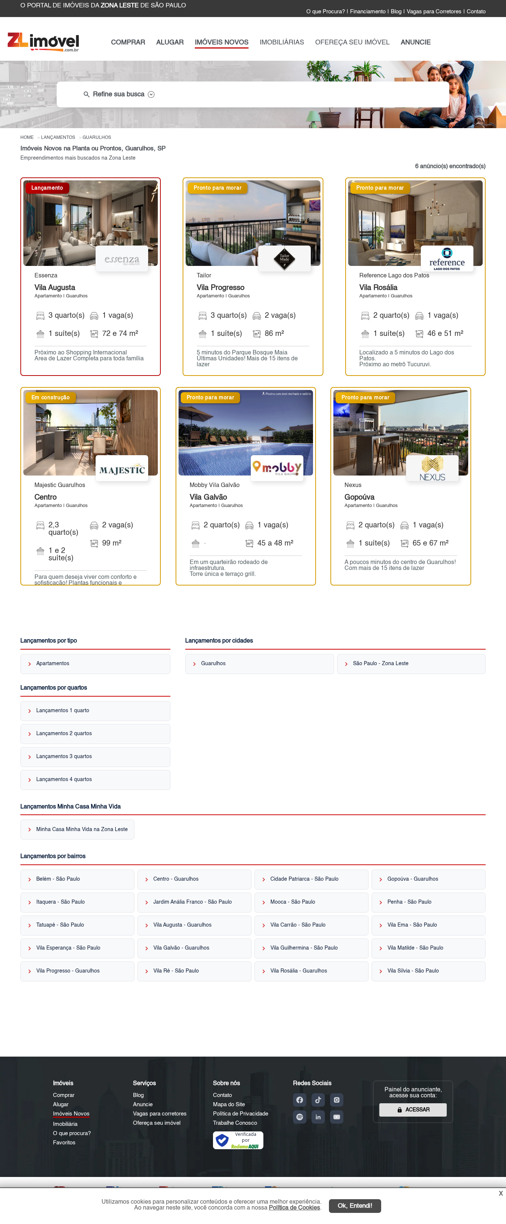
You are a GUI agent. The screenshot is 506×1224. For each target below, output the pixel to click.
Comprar (63, 1095)
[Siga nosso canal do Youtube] (336, 1117)
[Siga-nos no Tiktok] (318, 1100)
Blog (396, 11)
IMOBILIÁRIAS (282, 42)
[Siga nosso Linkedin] (318, 1117)
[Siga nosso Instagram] (336, 1100)
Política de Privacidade (240, 1114)
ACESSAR (418, 1110)
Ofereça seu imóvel (156, 1123)
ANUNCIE (416, 42)
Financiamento (368, 11)
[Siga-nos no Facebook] (299, 1100)
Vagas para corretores (160, 1114)
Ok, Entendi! (355, 1206)
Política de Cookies (294, 1208)
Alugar (61, 1104)
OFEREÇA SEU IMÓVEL (352, 42)
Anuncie (143, 1104)
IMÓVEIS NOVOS (222, 42)
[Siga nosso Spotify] (299, 1117)
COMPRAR (128, 42)
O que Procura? (325, 11)
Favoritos (64, 1142)
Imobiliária (65, 1124)
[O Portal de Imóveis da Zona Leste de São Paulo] (43, 50)
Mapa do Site (229, 1104)
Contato (476, 11)
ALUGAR (170, 42)
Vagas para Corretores (434, 11)
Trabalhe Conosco (235, 1123)
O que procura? (72, 1133)
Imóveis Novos (71, 1114)
